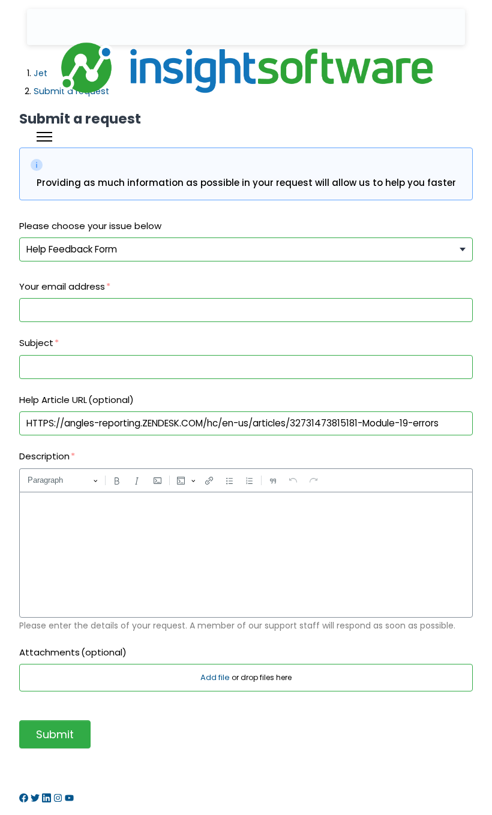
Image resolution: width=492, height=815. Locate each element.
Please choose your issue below (90, 225)
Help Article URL (76, 399)
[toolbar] (246, 480)
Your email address (62, 286)
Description (44, 456)
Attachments (73, 652)
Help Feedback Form (71, 249)
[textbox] (246, 555)
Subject (36, 342)
